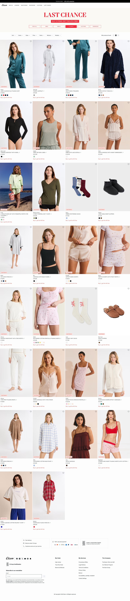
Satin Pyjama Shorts (72, 277)
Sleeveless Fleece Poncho (41, 522)
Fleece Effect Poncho (105, 91)
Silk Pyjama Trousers (72, 91)
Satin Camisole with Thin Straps (43, 399)
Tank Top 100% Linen (39, 152)
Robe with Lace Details (73, 152)
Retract (80, 573)
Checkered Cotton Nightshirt (42, 461)
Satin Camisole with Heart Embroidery (110, 152)
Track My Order (59, 564)
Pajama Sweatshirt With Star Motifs (12, 338)
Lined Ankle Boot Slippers (106, 214)
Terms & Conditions (83, 567)
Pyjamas (71, 26)
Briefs (59, 26)
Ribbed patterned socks (73, 214)
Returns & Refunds (59, 567)
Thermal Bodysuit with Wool (10, 152)
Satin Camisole (70, 461)
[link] (11, 5)
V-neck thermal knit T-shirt (42, 214)
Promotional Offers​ (83, 562)
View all (34, 26)
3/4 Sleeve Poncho (6, 277)
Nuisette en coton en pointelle (75, 399)
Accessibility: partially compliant (86, 575)
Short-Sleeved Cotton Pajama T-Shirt (12, 522)
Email (7, 573)
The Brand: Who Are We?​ (108, 562)
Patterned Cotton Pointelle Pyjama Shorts (46, 338)
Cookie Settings (82, 578)
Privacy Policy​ (82, 570)
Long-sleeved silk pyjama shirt (10, 91)
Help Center (58, 562)
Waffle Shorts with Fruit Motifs (108, 277)
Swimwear (95, 26)
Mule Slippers (102, 338)
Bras (47, 26)
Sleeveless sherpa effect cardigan (109, 399)
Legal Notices (82, 564)
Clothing (83, 26)
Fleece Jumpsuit (38, 91)
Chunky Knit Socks (71, 338)
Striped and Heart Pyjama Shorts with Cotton (112, 461)
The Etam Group (106, 567)
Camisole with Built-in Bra (41, 277)
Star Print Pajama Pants (8, 399)
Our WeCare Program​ (107, 564)
